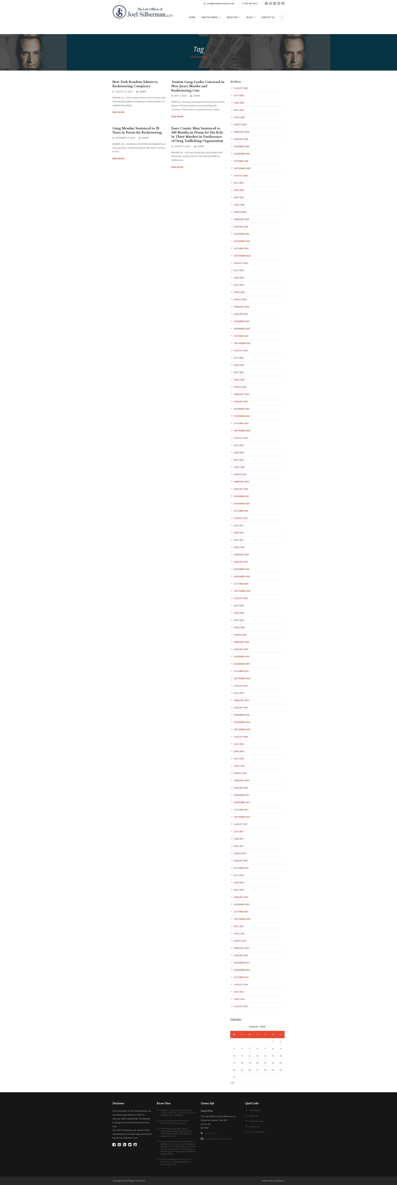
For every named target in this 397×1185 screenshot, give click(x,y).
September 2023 (242, 343)
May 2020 (238, 620)
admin (143, 91)
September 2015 (242, 919)
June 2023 (239, 365)
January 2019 (241, 707)
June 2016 (239, 882)
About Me (232, 17)
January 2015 (241, 955)
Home (192, 17)
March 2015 (240, 940)
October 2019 (241, 671)
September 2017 (242, 816)
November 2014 (242, 970)
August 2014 (241, 984)
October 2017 (241, 809)
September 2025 (242, 168)
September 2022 (242, 430)
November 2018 (242, 722)
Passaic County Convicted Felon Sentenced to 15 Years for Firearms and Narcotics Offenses (178, 1113)
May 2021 (238, 540)
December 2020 (241, 569)
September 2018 (242, 729)
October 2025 (241, 161)
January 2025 (241, 226)
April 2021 (239, 547)
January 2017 (241, 860)
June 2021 (239, 532)
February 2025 (241, 219)
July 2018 (238, 744)
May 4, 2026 (181, 95)
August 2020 (241, 598)
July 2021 (238, 525)
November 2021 (242, 503)
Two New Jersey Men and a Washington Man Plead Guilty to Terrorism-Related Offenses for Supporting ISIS (176, 1132)
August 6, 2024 (182, 146)
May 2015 (238, 926)
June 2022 (239, 452)
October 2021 (241, 510)
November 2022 (242, 416)
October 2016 (241, 867)
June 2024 (239, 277)
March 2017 (240, 853)
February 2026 (241, 131)
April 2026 (239, 117)
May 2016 (238, 889)
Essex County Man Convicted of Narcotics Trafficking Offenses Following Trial (176, 1162)
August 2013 (241, 1006)
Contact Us (267, 17)
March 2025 (240, 212)
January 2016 (241, 897)
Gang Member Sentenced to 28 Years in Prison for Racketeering (137, 130)
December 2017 (241, 795)
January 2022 (241, 489)
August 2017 (241, 824)
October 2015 (241, 911)
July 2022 (238, 445)
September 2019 (242, 678)
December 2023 (241, 321)
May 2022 (238, 459)
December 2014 (241, 962)
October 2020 (241, 583)
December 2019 (241, 656)
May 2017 (238, 846)
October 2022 (241, 423)
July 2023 (238, 357)
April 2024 (239, 292)
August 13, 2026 (124, 91)
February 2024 (241, 306)
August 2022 (241, 438)
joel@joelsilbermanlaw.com (220, 3)
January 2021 (241, 561)
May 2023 (238, 372)
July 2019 (238, 693)
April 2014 (239, 999)
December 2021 (241, 496)
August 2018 (241, 736)
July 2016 (238, 875)
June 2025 (239, 190)
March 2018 (240, 773)
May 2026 (238, 110)
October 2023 (241, 335)
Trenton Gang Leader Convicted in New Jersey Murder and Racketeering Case (197, 86)
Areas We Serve (256, 1132)
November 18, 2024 (125, 137)
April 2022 (239, 467)
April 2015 (239, 933)
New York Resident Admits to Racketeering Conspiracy (135, 84)
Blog (249, 17)
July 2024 (238, 270)
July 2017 (238, 831)
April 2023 (239, 379)
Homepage (254, 1110)
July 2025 (238, 182)
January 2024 (241, 314)
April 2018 (239, 765)
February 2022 (241, 481)
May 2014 (238, 991)
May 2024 (238, 284)
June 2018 (239, 751)
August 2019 (241, 685)
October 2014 (241, 977)
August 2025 (241, 175)
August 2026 (241, 88)
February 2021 (241, 554)
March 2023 (240, 386)
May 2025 (238, 197)
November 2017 (242, 802)
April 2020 (239, 627)
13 (257, 1055)
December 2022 (241, 408)
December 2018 (241, 714)
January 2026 (241, 139)
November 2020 (242, 576)
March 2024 (240, 299)
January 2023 (241, 401)
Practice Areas (209, 17)
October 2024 (241, 248)
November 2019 (242, 663)
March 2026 (240, 124)
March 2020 (240, 634)
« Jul (232, 1082)
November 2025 (242, 153)
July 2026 (238, 95)
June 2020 (239, 612)
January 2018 (241, 787)
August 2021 (241, 518)
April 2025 (239, 204)
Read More (118, 112)
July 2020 (238, 605)
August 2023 (241, 350)
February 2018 (241, 780)
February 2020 (241, 642)
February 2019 (241, 700)
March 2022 (240, 474)
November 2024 (242, 241)
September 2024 (242, 255)
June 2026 (239, 102)
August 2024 (241, 263)
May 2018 (238, 758)
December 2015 (241, 904)
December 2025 (241, 146)
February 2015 (241, 948)
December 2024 (241, 233)
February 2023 (241, 394)
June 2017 (239, 838)
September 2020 (242, 591)
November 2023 (242, 328)
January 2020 (241, 649)
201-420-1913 (251, 3)
